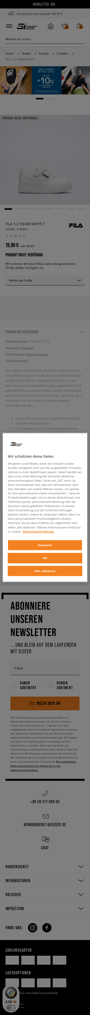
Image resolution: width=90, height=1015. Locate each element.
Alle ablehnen (44, 571)
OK (45, 558)
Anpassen (45, 545)
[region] (45, 507)
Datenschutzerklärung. (38, 531)
